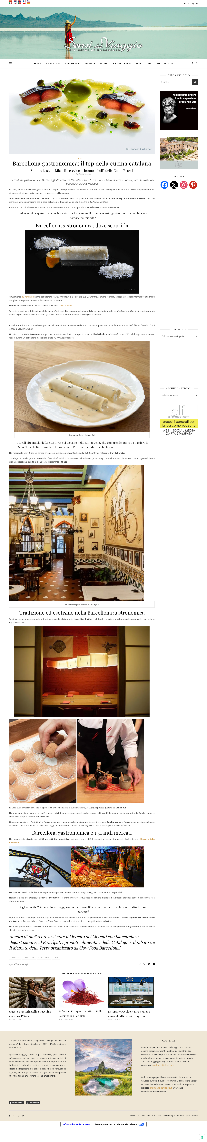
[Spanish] (29, 3)
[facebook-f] (185, 3)
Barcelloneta (29, 958)
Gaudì (56, 958)
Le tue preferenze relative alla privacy (116, 1124)
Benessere (71, 63)
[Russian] (25, 3)
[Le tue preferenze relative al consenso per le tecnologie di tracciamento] (202, 1137)
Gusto (104, 63)
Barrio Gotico (43, 958)
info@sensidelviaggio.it (163, 1065)
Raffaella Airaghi (20, 964)
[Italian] (11, 3)
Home (37, 63)
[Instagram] (184, 184)
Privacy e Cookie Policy (163, 1115)
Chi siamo (141, 1115)
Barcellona (15, 958)
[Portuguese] (20, 3)
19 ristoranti (28, 296)
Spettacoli (163, 63)
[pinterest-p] (197, 3)
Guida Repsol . (66, 305)
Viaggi (89, 63)
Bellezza (51, 63)
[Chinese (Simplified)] (11, 1)
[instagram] (193, 3)
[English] (20, 1)
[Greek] (29, 1)
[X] (174, 184)
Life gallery (120, 63)
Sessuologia (144, 63)
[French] (25, 1)
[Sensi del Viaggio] (103, 33)
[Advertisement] (181, 212)
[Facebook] (164, 184)
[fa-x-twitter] (189, 3)
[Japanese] (16, 3)
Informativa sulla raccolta (76, 1124)
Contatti (149, 1115)
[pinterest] (193, 184)
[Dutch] (16, 1)
